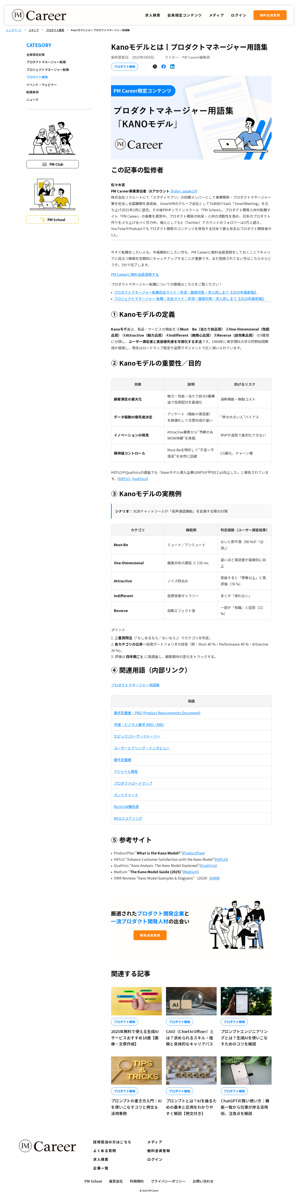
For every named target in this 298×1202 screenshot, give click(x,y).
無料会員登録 (270, 15)
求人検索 (152, 15)
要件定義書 (122, 759)
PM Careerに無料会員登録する (135, 274)
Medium (190, 871)
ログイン (155, 1159)
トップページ (14, 30)
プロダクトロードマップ (133, 783)
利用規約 (137, 1181)
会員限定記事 (35, 54)
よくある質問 (104, 1150)
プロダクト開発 (55, 30)
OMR (214, 878)
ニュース (32, 99)
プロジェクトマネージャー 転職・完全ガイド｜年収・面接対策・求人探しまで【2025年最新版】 (189, 298)
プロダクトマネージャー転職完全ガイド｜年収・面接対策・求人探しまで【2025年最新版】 (186, 292)
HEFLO (124, 478)
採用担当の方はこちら (112, 1141)
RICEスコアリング (128, 818)
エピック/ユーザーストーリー (137, 736)
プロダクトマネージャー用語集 (135, 684)
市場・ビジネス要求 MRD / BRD (139, 724)
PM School (93, 1181)
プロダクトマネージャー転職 (46, 62)
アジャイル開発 (126, 771)
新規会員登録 (150, 935)
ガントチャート (126, 794)
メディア (34, 30)
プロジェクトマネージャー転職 (47, 69)
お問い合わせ (203, 1181)
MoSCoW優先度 (126, 806)
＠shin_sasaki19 (183, 191)
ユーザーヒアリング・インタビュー (142, 747)
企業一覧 (100, 1168)
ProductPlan (193, 853)
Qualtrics (139, 478)
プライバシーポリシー (168, 1181)
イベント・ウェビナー (41, 84)
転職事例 (32, 92)
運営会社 (116, 1181)
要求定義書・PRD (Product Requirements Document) (157, 712)
